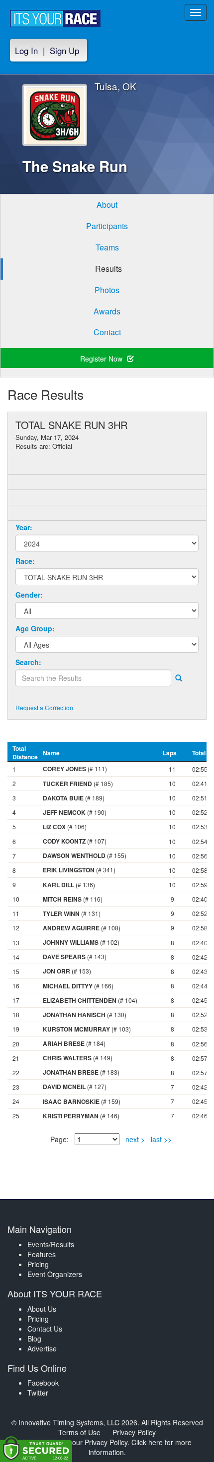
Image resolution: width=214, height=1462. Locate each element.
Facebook (43, 1383)
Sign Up (64, 51)
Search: (28, 662)
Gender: (29, 595)
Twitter (37, 1393)
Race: (25, 561)
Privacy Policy (134, 1432)
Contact (107, 332)
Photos (107, 290)
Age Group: (35, 628)
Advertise (42, 1348)
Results (108, 268)
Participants (107, 226)
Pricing (38, 1264)
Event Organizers (54, 1274)
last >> (161, 1139)
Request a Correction (44, 707)
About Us (41, 1309)
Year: (23, 527)
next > (135, 1139)
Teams (107, 247)
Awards (107, 311)
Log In (26, 51)
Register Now (102, 359)
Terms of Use (79, 1432)
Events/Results (50, 1244)
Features (41, 1254)
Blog (34, 1338)
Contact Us (44, 1329)
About (107, 204)
